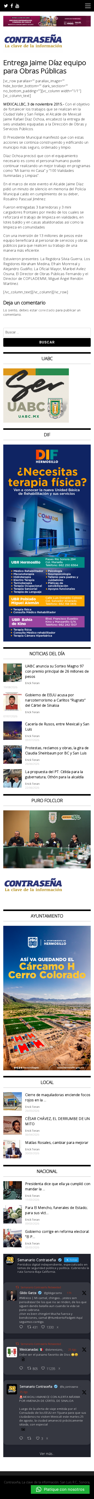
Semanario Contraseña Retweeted (41, 1287)
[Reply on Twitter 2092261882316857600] (22, 1439)
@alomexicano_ (54, 1349)
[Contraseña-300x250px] (36, 421)
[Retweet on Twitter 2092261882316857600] (30, 1439)
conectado (46, 310)
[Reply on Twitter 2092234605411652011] (22, 1368)
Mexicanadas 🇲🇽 (31, 1349)
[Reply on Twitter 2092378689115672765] (22, 1327)
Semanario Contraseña (36, 1386)
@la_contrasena (69, 1387)
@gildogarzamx (53, 1293)
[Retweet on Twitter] (17, 1287)
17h (69, 1293)
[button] (60, 1489)
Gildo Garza (28, 1293)
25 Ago (72, 1349)
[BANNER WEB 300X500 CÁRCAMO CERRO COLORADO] (47, 1069)
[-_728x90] (47, 25)
